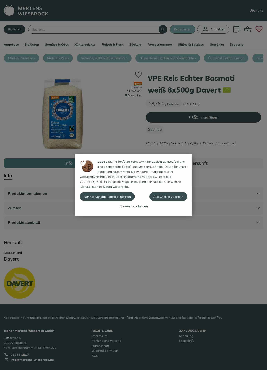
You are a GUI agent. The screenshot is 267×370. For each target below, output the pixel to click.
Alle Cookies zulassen (168, 197)
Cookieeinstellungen (133, 206)
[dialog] (133, 185)
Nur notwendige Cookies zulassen (107, 197)
